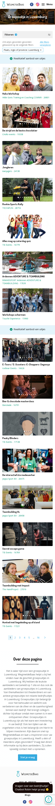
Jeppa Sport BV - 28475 (13, 478)
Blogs (27, 795)
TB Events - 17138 (11, 442)
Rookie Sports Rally (12, 204)
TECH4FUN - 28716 (11, 208)
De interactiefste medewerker (18, 475)
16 (38, 637)
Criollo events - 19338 (12, 134)
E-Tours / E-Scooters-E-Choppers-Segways (26, 364)
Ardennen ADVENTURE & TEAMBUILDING (23, 276)
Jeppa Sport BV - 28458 (13, 515)
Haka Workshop (10, 93)
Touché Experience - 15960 (15, 318)
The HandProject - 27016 (14, 589)
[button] (27, 34)
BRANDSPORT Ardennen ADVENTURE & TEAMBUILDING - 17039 (21, 282)
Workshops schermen (14, 314)
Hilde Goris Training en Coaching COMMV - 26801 (25, 97)
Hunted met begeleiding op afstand (21, 622)
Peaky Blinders (10, 438)
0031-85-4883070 (27, 782)
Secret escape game (13, 548)
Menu (49, 4)
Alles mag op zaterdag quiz (16, 241)
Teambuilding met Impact (15, 585)
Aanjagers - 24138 (11, 171)
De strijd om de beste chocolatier (19, 130)
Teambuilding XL (11, 511)
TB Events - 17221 (11, 626)
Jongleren (7, 167)
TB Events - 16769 (11, 552)
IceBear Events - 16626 (13, 368)
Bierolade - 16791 (10, 405)
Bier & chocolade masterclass (18, 401)
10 (35, 271)
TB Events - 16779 (11, 244)
